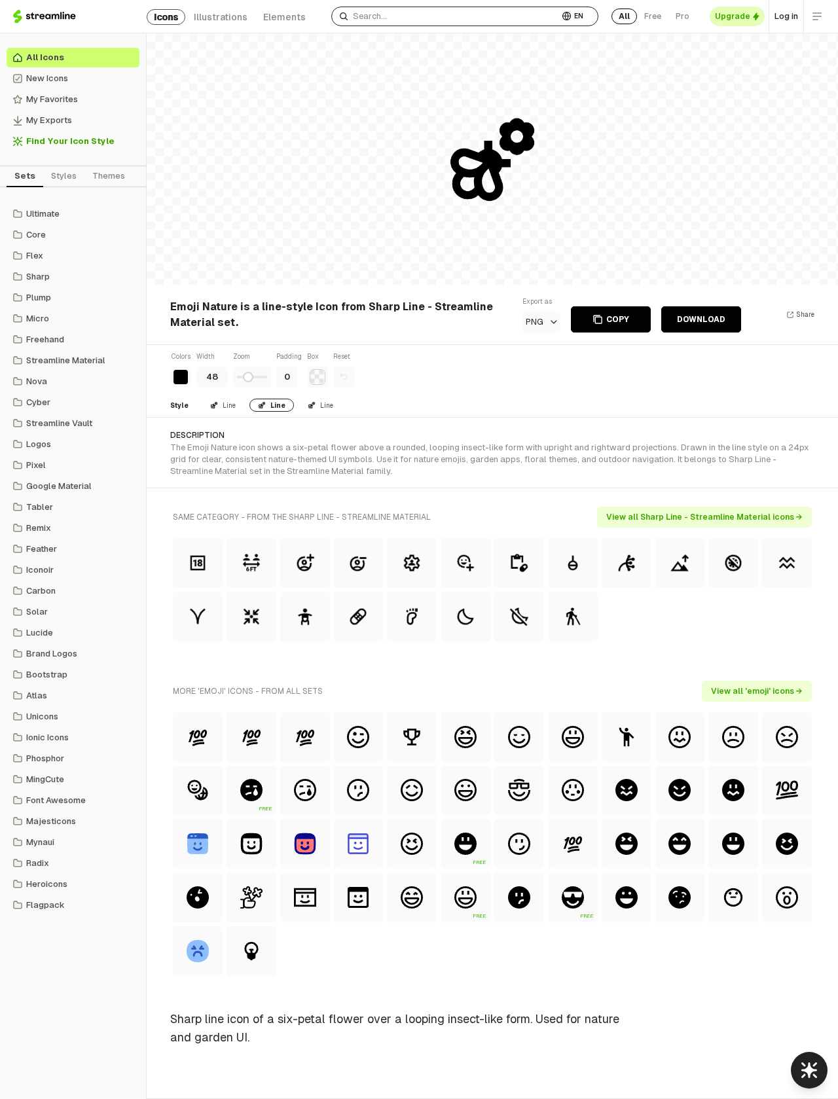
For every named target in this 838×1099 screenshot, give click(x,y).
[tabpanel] (73, 559)
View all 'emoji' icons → (757, 691)
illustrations (220, 17)
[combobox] (445, 16)
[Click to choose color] (180, 377)
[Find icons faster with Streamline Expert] (809, 1070)
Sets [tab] (24, 176)
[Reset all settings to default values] (343, 377)
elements (284, 17)
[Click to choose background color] (317, 377)
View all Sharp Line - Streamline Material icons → (704, 517)
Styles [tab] (64, 176)
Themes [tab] (108, 176)
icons (166, 17)
